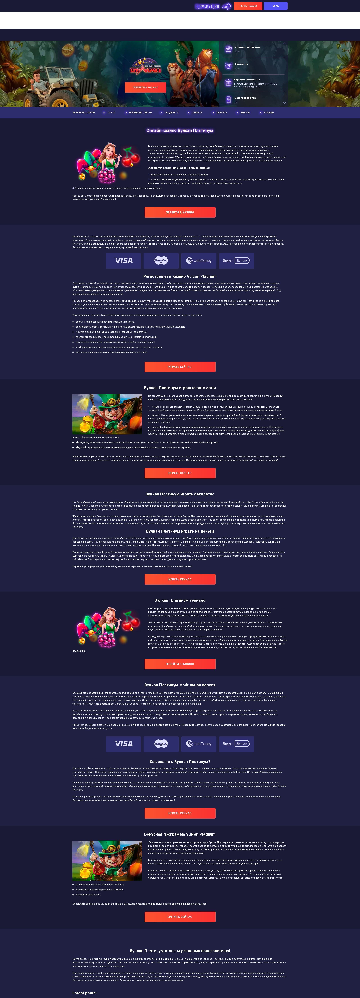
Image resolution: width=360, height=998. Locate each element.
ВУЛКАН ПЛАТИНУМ (83, 112)
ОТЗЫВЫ (269, 112)
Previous (286, 44)
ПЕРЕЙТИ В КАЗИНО (145, 87)
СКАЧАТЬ (222, 112)
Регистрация (248, 6)
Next (286, 102)
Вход (276, 6)
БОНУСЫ (245, 112)
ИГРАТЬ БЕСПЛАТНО (140, 112)
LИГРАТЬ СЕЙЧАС (180, 917)
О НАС (112, 112)
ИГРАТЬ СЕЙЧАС (180, 367)
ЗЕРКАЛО (197, 112)
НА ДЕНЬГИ (172, 112)
